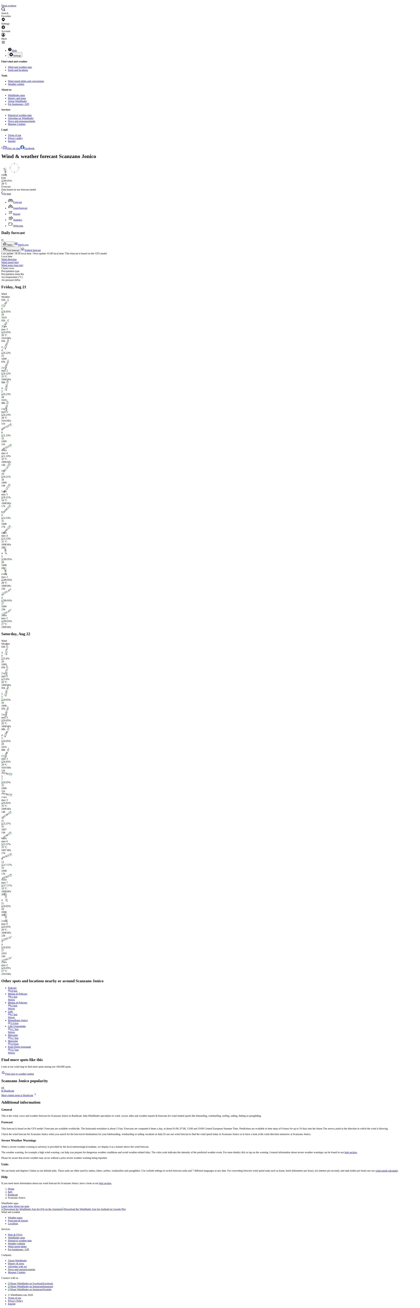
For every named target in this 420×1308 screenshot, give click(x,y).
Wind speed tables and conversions (26, 81)
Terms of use (14, 135)
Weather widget (16, 84)
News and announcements (21, 121)
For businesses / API (18, 104)
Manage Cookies (16, 124)
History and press (17, 98)
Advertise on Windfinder (20, 118)
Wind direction (9, 259)
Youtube (47, 1289)
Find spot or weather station (19, 1073)
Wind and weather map (20, 67)
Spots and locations (18, 70)
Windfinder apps (16, 95)
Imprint (11, 141)
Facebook (29, 148)
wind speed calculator (386, 1170)
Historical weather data (20, 115)
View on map (13, 148)
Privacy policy (15, 138)
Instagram (48, 1286)
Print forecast (13, 250)
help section (351, 1152)
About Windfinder (17, 101)
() (10, 262)
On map (7, 193)
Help (14, 50)
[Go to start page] (1, 2)
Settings (17, 56)
